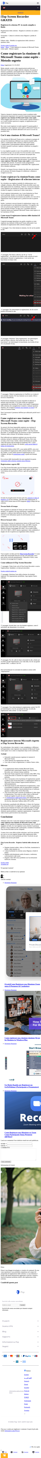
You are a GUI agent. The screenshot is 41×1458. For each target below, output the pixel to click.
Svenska (26, 1410)
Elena (2, 65)
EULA (10, 1392)
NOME (3, 1144)
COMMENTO (5, 1147)
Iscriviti (23, 1305)
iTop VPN (5, 3)
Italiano (26, 1394)
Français (26, 1391)
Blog (7, 47)
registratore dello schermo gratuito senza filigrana (15, 461)
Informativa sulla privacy (16, 1391)
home (2, 47)
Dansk (26, 1384)
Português (27, 1407)
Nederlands (27, 1401)
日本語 (26, 1397)
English (26, 1374)
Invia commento (6, 1162)
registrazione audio (19, 454)
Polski (26, 1404)
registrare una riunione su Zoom (24, 407)
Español (26, 1387)
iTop (20, 1292)
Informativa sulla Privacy (12, 1431)
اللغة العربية (28, 1378)
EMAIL (4, 1146)
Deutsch (26, 1381)
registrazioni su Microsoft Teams (16, 797)
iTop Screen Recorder (4, 7)
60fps (28, 501)
